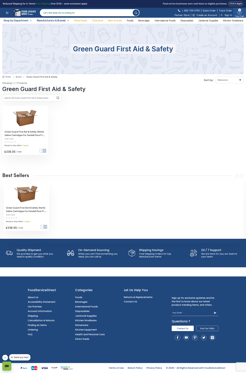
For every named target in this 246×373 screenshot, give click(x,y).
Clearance (97, 20)
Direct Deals (80, 20)
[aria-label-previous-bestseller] (237, 176)
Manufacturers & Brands (51, 20)
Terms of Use (116, 368)
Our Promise (35, 306)
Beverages (144, 20)
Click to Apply (235, 4)
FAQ (30, 334)
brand (18, 77)
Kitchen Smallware (233, 20)
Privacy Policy (154, 368)
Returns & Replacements (138, 297)
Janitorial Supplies (208, 20)
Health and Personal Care (90, 334)
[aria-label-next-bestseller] (242, 176)
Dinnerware (81, 325)
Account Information (40, 311)
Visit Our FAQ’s (207, 328)
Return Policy (135, 368)
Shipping (33, 316)
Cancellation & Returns (41, 320)
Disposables (186, 20)
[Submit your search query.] (136, 13)
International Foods (165, 20)
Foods (130, 20)
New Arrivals (115, 20)
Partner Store (182, 15)
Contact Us (130, 301)
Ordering (33, 329)
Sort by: (209, 80)
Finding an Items (37, 325)
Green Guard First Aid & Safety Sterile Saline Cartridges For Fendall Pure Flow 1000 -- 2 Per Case (25, 135)
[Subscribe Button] (215, 313)
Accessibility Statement (41, 302)
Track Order (225, 10)
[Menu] (7, 13)
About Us (33, 297)
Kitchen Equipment (86, 329)
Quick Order (209, 10)
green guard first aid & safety (41, 77)
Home (8, 76)
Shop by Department (16, 20)
